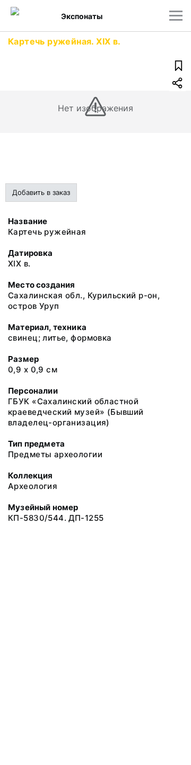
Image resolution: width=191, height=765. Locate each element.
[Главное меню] (176, 15)
